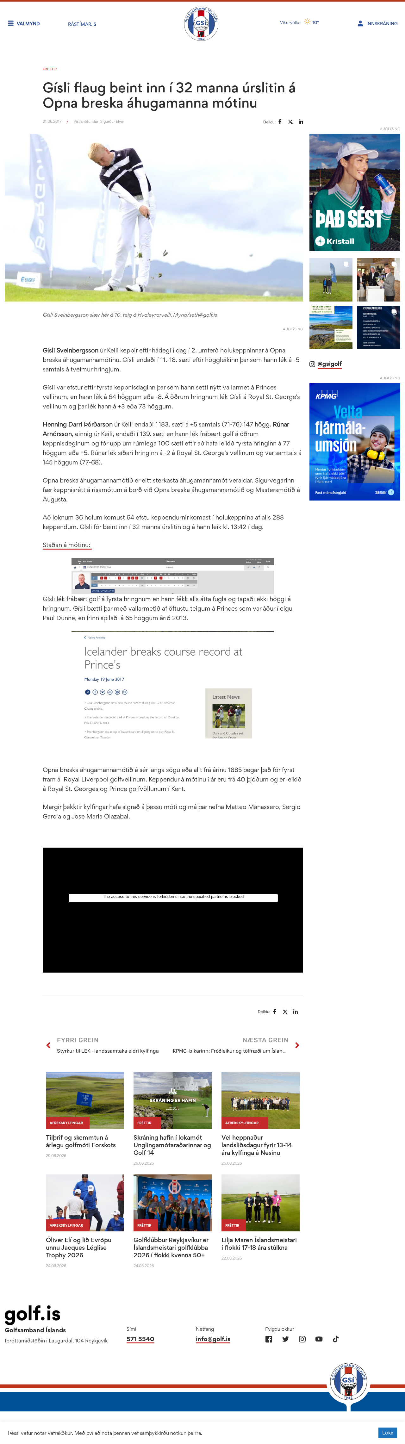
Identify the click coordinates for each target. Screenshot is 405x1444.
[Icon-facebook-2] (268, 1339)
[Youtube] (319, 1339)
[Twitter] (285, 1339)
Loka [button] (387, 1432)
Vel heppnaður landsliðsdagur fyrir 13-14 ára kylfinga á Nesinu (256, 1145)
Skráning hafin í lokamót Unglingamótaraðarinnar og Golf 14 (172, 1145)
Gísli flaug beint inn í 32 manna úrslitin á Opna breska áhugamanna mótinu (169, 95)
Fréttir (50, 69)
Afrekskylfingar (66, 1123)
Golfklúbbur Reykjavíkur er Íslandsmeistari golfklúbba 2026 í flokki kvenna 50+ (171, 1247)
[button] (331, 288)
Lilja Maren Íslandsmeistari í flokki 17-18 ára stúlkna (259, 1243)
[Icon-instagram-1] (302, 1339)
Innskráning (382, 23)
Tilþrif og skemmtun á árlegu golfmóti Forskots (81, 1141)
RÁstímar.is (82, 24)
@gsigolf (330, 372)
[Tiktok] (336, 1339)
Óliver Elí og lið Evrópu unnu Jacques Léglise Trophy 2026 (78, 1247)
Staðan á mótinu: (67, 545)
